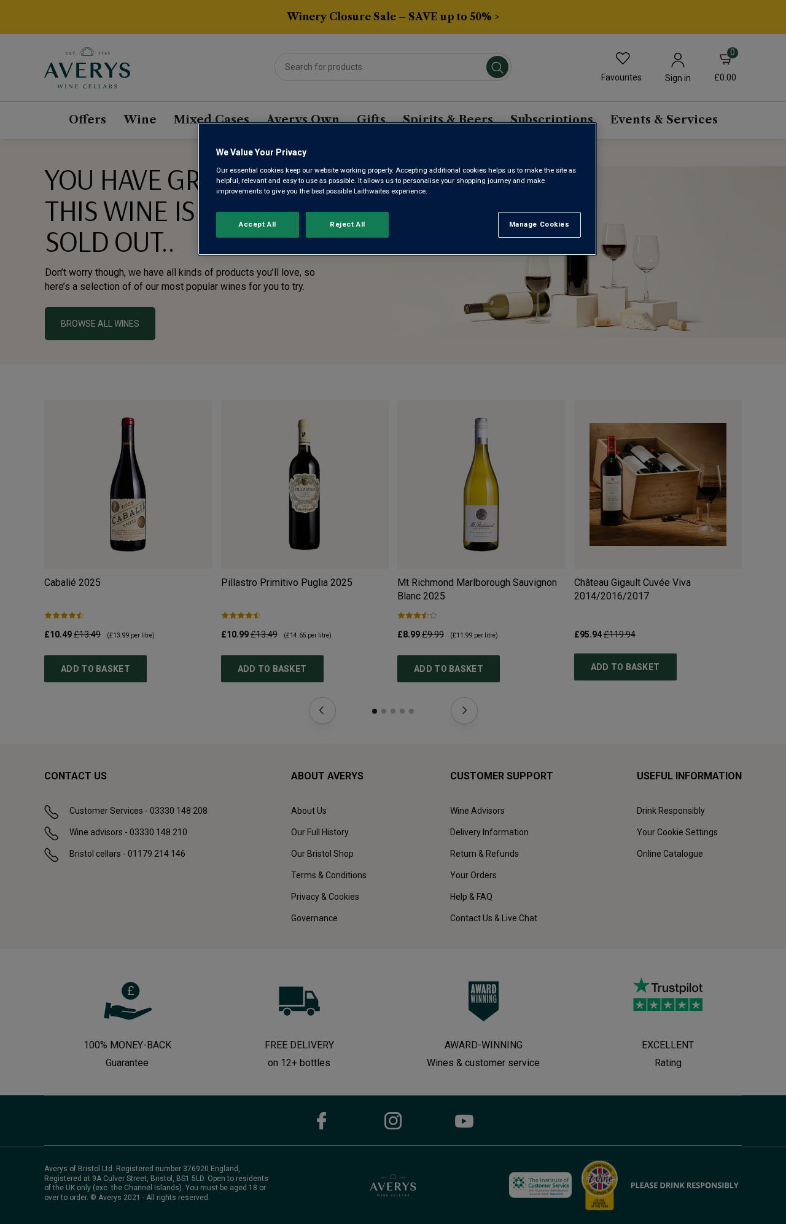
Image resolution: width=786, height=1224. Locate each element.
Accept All (257, 224)
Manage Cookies (539, 224)
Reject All (347, 224)
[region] (397, 188)
